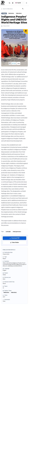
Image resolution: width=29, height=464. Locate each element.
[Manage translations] (22, 8)
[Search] (9, 3)
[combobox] (18, 2)
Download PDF (15, 238)
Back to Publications (8, 8)
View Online (15, 242)
